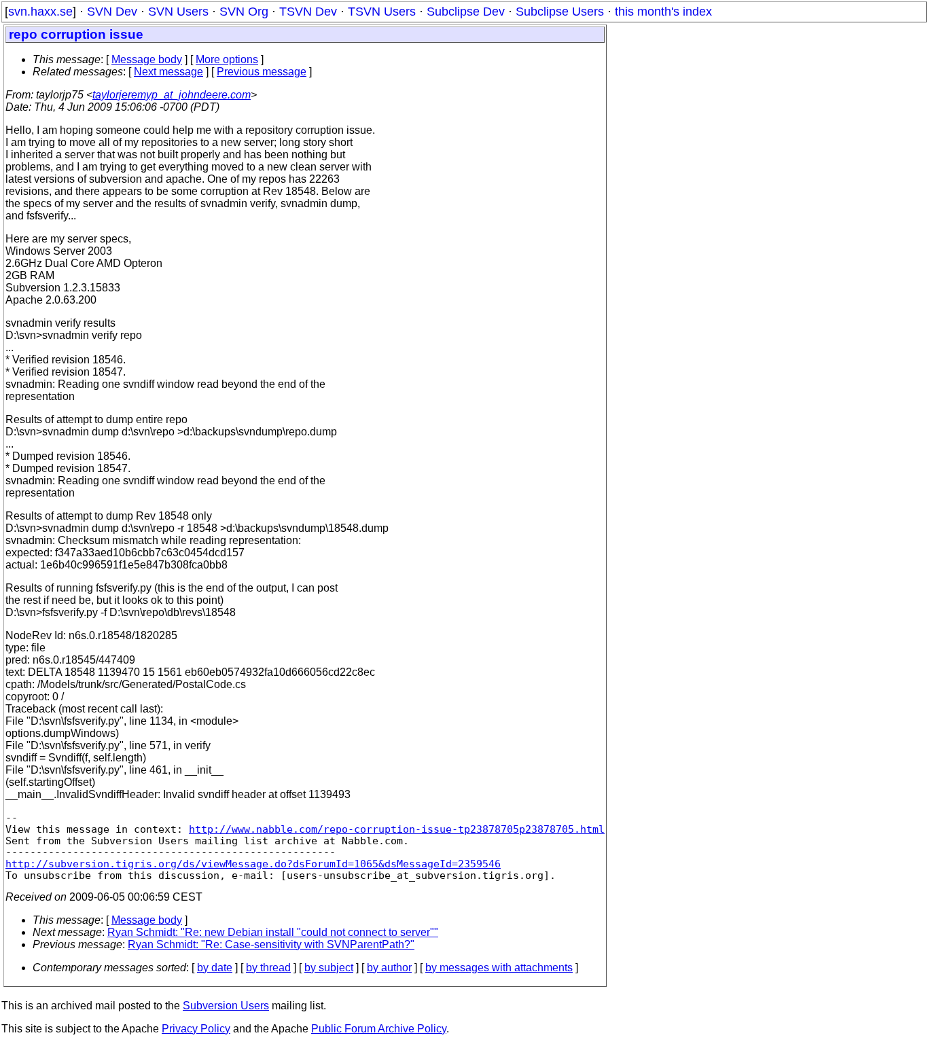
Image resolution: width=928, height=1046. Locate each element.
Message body (146, 59)
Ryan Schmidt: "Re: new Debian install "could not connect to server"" (272, 932)
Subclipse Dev (466, 11)
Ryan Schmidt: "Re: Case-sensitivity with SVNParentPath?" (271, 944)
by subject (328, 967)
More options (227, 59)
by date (214, 967)
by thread (268, 967)
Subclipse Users (560, 11)
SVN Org (243, 11)
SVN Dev (112, 11)
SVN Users (178, 11)
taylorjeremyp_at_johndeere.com (171, 95)
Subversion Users (226, 1005)
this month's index (663, 11)
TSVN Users (382, 11)
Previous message (261, 71)
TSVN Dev (308, 11)
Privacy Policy (196, 1028)
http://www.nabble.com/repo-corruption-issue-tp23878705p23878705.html (397, 829)
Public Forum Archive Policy (378, 1028)
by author (389, 967)
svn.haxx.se (40, 11)
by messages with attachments (499, 967)
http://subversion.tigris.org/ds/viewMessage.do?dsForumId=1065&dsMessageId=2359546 (253, 863)
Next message (168, 71)
